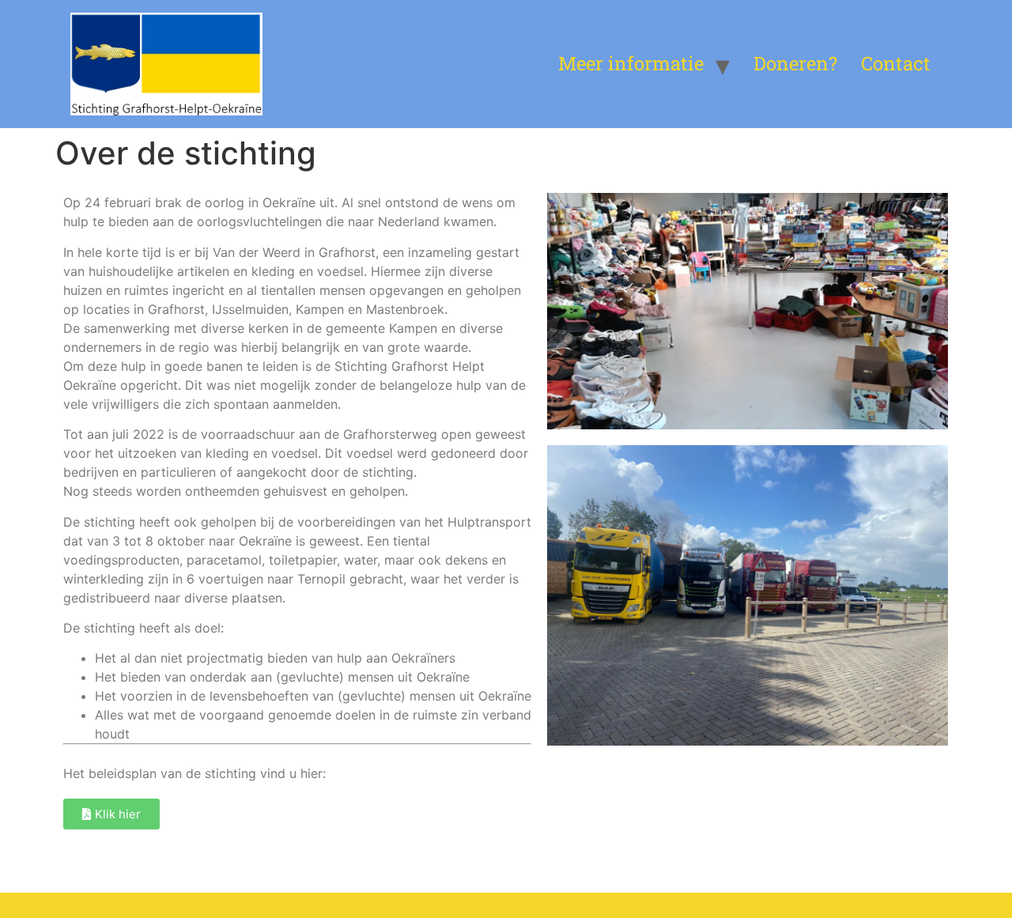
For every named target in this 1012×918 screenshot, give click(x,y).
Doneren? (795, 63)
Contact (896, 63)
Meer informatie (631, 63)
